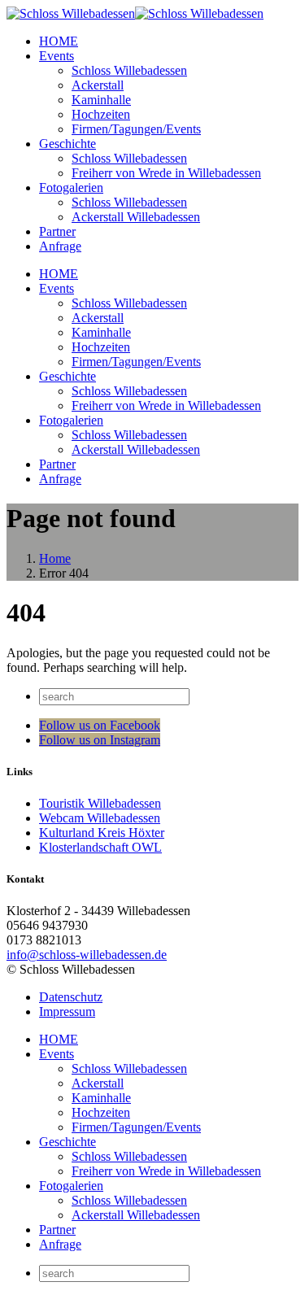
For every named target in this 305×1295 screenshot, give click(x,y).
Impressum (67, 1011)
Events (56, 56)
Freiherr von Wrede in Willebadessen (166, 173)
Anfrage (60, 246)
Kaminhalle (101, 100)
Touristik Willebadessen (100, 803)
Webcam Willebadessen (99, 818)
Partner (57, 231)
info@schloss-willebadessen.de (87, 954)
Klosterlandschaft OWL (100, 847)
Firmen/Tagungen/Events (136, 129)
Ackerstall (98, 85)
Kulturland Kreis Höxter (101, 832)
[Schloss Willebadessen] (135, 13)
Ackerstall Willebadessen (136, 217)
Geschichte (67, 143)
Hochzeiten (101, 114)
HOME (58, 41)
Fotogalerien (71, 187)
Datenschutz (70, 997)
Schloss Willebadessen (129, 70)
